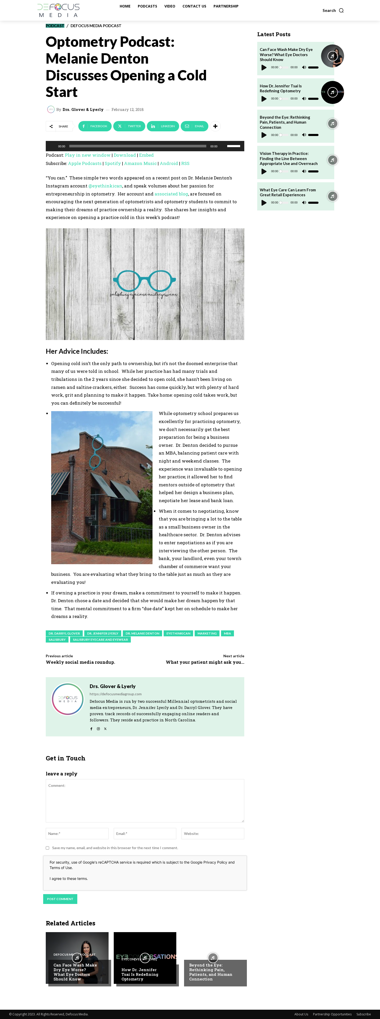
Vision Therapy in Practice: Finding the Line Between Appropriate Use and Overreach (289, 158)
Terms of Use (61, 867)
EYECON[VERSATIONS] (139, 959)
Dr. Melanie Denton (142, 633)
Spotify (113, 163)
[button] (333, 10)
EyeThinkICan (178, 633)
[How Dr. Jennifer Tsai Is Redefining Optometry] (145, 958)
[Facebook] (91, 727)
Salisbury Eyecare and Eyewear (100, 639)
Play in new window (88, 155)
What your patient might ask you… (205, 662)
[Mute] (223, 146)
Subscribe (363, 1014)
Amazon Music (140, 163)
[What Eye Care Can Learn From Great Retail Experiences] (332, 196)
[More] (215, 126)
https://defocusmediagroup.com (116, 694)
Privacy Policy (215, 862)
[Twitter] (105, 727)
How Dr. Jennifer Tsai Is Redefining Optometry (139, 974)
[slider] (234, 145)
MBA (227, 633)
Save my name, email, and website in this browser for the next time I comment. (115, 848)
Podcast (55, 26)
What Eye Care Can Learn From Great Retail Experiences (288, 192)
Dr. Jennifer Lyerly (102, 633)
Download (125, 155)
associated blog (171, 194)
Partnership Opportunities (332, 1014)
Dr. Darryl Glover (64, 633)
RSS (185, 163)
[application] (145, 146)
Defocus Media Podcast (96, 26)
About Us (301, 1014)
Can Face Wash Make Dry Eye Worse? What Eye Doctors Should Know (75, 972)
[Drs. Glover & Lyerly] (51, 109)
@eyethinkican (104, 186)
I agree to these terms (68, 878)
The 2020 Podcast (204, 954)
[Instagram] (98, 727)
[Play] (52, 146)
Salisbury (57, 639)
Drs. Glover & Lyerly (83, 109)
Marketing (207, 633)
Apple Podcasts (85, 163)
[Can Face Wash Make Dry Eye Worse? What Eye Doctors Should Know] (77, 958)
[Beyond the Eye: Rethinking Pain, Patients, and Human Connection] (212, 958)
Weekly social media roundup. (80, 662)
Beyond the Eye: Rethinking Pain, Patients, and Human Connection (210, 972)
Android (169, 163)
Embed (146, 155)
